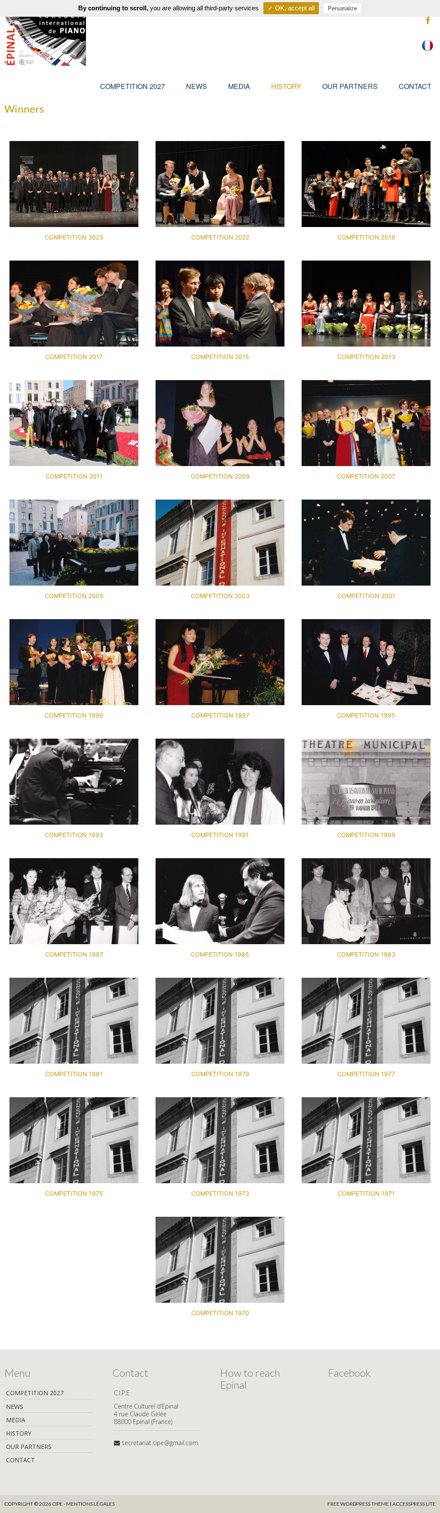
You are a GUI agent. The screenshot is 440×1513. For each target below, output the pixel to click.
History (286, 86)
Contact (415, 86)
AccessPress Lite (414, 1504)
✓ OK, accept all (291, 8)
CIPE (58, 1504)
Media (239, 86)
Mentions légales (90, 1504)
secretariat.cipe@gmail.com (160, 1443)
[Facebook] (428, 20)
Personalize (342, 8)
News (196, 86)
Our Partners (350, 86)
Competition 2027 (132, 86)
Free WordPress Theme (358, 1504)
